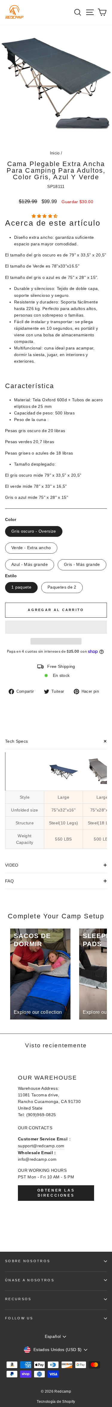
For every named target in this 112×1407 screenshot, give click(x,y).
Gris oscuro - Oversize (33, 531)
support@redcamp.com (41, 1146)
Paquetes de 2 (61, 587)
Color (10, 519)
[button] (45, 216)
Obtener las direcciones (56, 1193)
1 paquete (21, 587)
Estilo (11, 575)
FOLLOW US (19, 1318)
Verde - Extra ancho (31, 548)
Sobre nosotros (27, 1261)
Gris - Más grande (82, 564)
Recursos (18, 1299)
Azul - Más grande (29, 564)
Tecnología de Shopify (56, 1402)
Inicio (55, 153)
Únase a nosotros (29, 1280)
